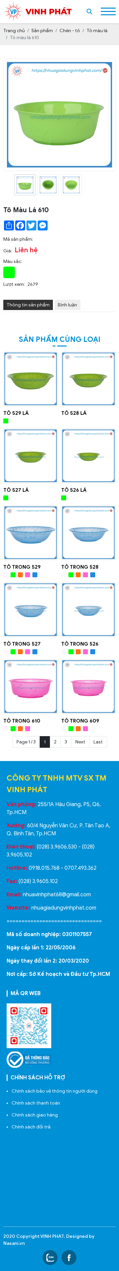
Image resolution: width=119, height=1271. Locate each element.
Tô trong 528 (80, 567)
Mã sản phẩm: (18, 239)
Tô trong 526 (80, 644)
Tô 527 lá (16, 490)
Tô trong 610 (21, 721)
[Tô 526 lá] (88, 455)
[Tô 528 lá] (88, 378)
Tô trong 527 (22, 644)
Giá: (7, 251)
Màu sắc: (12, 261)
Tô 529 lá (16, 413)
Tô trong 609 (80, 721)
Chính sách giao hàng (35, 1115)
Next (80, 742)
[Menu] (108, 11)
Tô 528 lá (74, 413)
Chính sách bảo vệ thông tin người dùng (55, 1091)
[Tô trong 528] (88, 532)
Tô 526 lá (74, 490)
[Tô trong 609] (88, 686)
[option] (24, 184)
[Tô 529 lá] (30, 378)
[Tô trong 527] (30, 609)
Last (98, 742)
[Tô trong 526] (88, 609)
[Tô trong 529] (30, 532)
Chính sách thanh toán (36, 1103)
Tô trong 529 (22, 567)
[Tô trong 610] (30, 686)
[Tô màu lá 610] (25, 184)
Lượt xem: (14, 284)
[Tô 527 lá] (30, 455)
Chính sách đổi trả (31, 1127)
